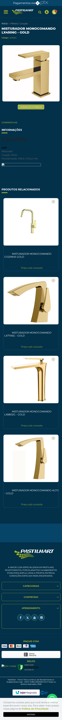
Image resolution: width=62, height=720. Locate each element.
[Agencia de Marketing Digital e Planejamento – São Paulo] (44, 693)
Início (5, 23)
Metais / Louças (19, 23)
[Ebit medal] (9, 666)
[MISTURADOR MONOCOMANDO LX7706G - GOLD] (31, 313)
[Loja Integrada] (26, 693)
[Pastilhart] (23, 12)
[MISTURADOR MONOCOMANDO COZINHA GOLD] (31, 234)
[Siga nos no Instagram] (41, 617)
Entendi (31, 714)
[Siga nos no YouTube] (34, 617)
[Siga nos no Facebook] (20, 617)
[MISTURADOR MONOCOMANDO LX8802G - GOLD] (31, 392)
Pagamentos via (24, 3)
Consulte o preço (31, 107)
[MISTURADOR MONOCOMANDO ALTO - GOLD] (31, 471)
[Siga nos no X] (27, 617)
